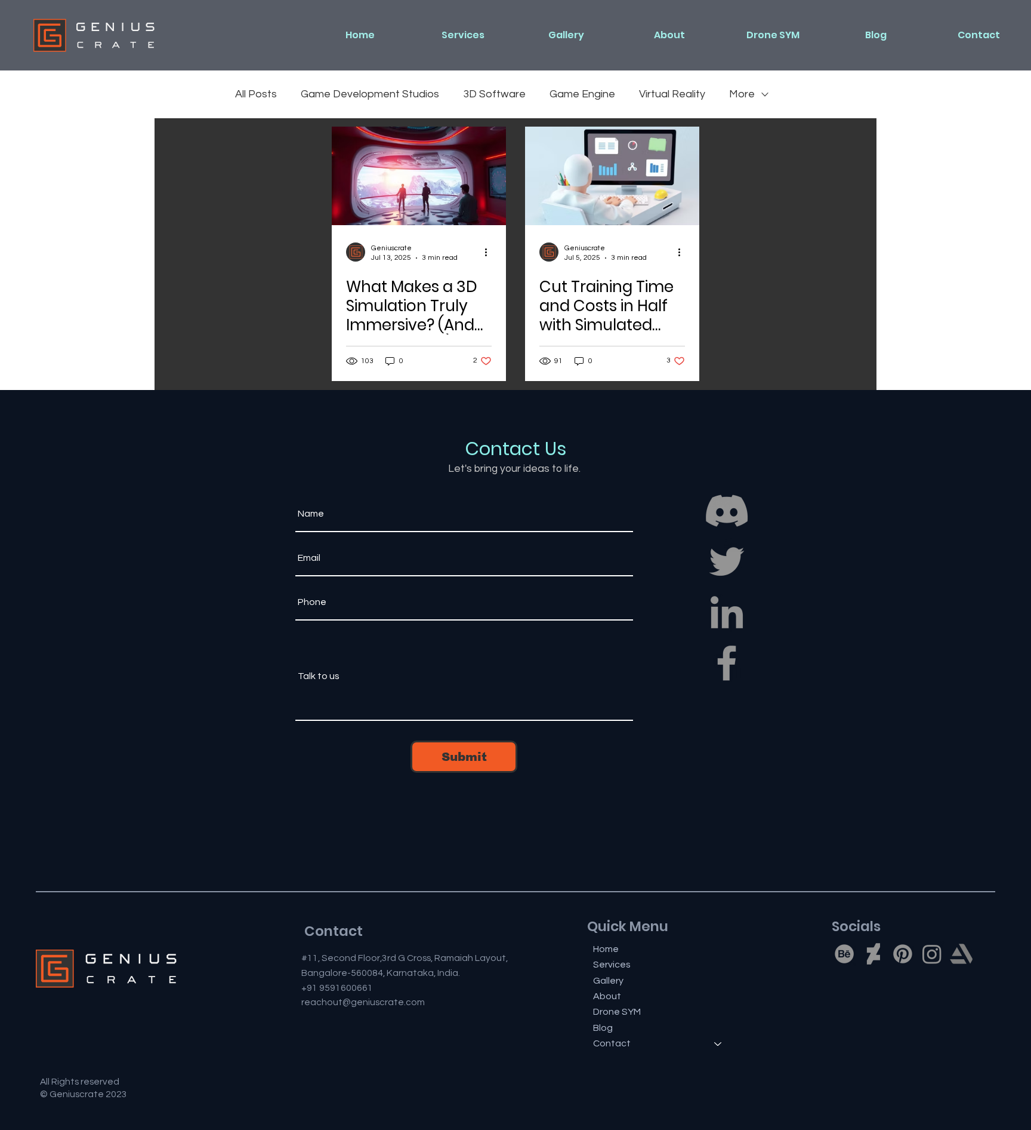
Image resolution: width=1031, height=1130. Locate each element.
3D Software (494, 94)
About (607, 996)
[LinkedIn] (726, 612)
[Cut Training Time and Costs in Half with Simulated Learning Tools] (612, 176)
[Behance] (844, 953)
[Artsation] (961, 953)
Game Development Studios (370, 94)
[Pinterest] (902, 953)
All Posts (256, 94)
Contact (612, 1043)
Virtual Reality (672, 94)
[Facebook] (726, 663)
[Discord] (726, 510)
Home (606, 949)
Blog (603, 1028)
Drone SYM (617, 1012)
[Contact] (718, 1043)
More (742, 94)
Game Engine (582, 94)
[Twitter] (726, 561)
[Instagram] (931, 953)
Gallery (608, 980)
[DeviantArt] (873, 953)
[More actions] (490, 252)
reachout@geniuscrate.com (363, 1002)
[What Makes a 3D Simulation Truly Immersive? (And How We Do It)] (419, 176)
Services (612, 964)
